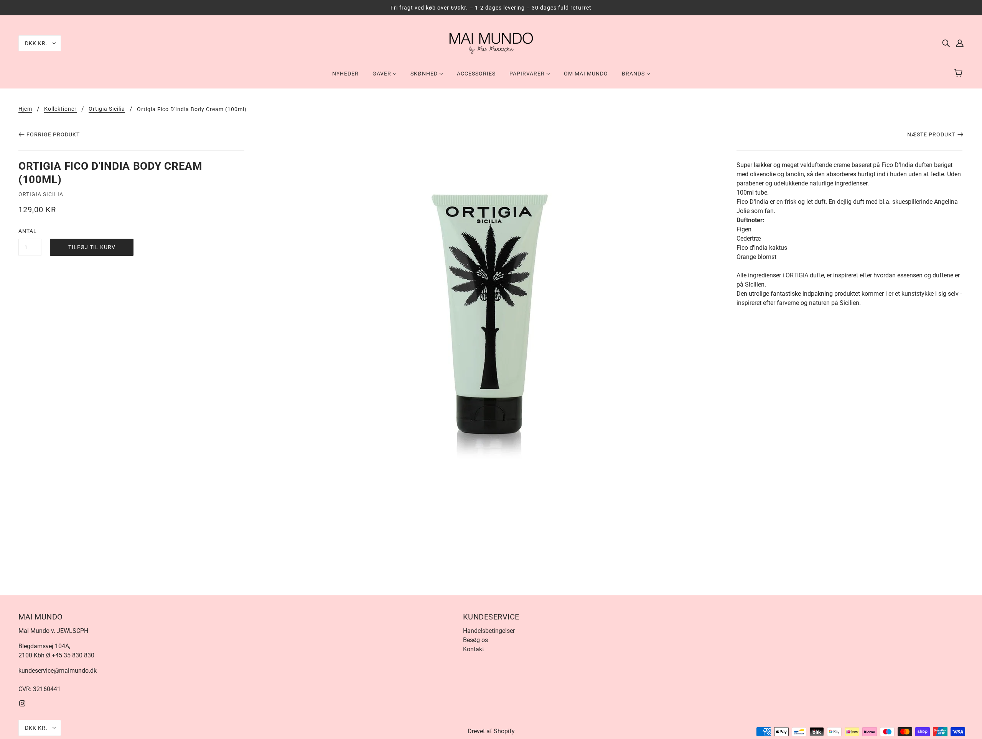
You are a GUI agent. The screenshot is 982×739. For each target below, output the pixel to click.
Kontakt (473, 649)
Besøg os (475, 640)
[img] (946, 43)
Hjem (25, 109)
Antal (27, 231)
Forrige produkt (53, 134)
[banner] (491, 42)
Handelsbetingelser (489, 630)
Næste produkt (931, 134)
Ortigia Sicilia (107, 109)
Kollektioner (60, 109)
